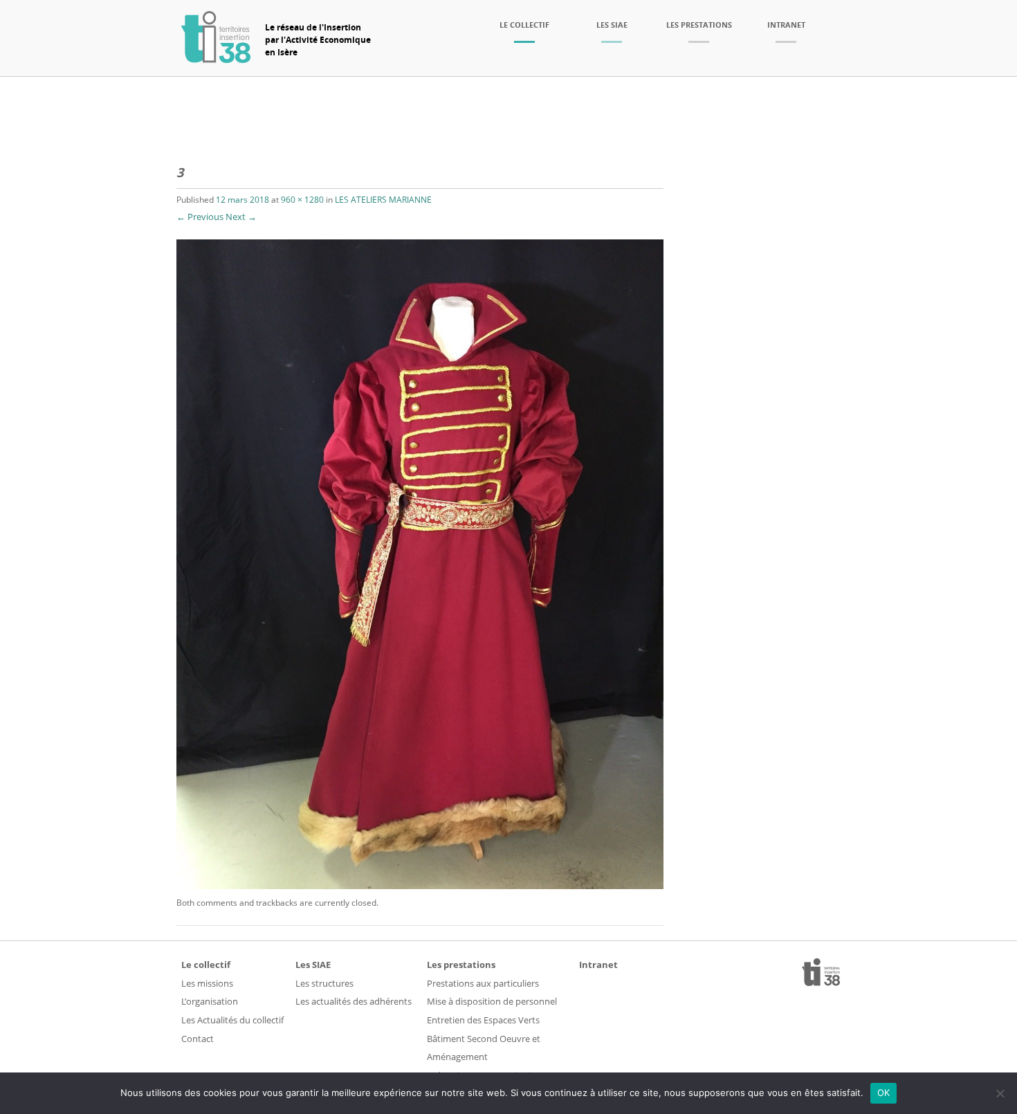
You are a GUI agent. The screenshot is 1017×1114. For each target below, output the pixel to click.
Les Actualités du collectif (232, 1020)
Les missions (207, 983)
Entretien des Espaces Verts (483, 1020)
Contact (197, 1038)
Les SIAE (611, 24)
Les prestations (699, 24)
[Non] (1000, 1093)
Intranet (786, 24)
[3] (419, 885)
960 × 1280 (302, 200)
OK (883, 1092)
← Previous (199, 216)
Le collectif (524, 24)
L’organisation (209, 1001)
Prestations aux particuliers (483, 983)
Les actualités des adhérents (353, 1001)
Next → (241, 216)
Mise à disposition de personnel (492, 1001)
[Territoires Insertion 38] (215, 58)
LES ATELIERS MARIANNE (383, 200)
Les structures (324, 983)
